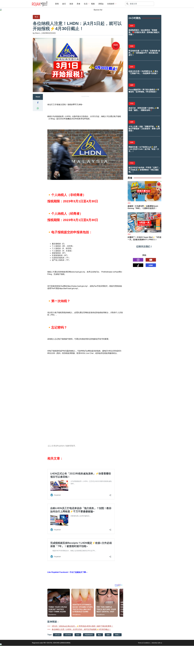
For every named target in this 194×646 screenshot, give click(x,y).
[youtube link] (151, 260)
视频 (93, 4)
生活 (85, 4)
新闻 (57, 4)
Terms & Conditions (144, 643)
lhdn (77, 635)
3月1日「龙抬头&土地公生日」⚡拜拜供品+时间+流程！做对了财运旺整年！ (82, 626)
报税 (108, 635)
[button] (38, 102)
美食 (78, 4)
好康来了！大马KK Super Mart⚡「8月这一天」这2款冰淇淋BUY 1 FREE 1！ (144, 238)
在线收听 (110, 4)
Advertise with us (157, 643)
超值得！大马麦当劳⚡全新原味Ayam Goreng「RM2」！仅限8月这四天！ (143, 207)
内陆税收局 (89, 635)
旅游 (71, 4)
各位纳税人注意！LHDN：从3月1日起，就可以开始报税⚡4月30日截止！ (81, 629)
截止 (99, 635)
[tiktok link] (138, 265)
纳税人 (117, 635)
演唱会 (101, 4)
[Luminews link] (151, 265)
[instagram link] (138, 260)
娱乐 (64, 4)
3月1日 (57, 635)
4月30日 (68, 635)
